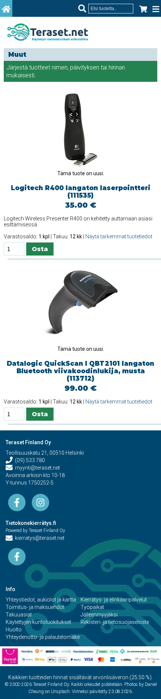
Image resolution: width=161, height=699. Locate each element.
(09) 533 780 (29, 460)
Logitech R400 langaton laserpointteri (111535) (81, 191)
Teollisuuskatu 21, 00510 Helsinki (45, 453)
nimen (59, 67)
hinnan (117, 67)
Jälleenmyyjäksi (99, 615)
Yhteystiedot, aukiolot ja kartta (41, 600)
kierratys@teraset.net (38, 538)
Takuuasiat (19, 615)
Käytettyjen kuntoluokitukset (38, 622)
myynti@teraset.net (36, 468)
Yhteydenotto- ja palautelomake (43, 637)
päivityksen (84, 67)
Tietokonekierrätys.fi (31, 523)
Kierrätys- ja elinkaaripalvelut (113, 600)
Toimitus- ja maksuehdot (35, 607)
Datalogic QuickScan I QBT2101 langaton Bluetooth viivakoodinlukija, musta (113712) (80, 371)
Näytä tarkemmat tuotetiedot (118, 236)
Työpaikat (92, 607)
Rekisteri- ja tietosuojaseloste (114, 622)
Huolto (14, 629)
